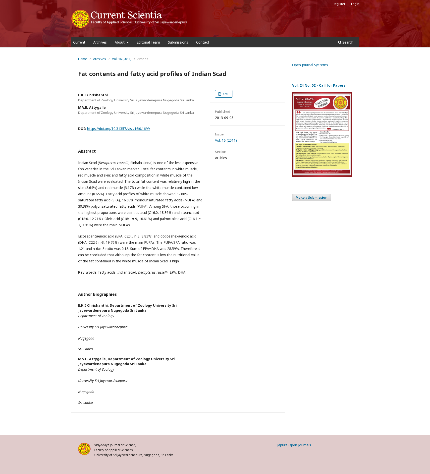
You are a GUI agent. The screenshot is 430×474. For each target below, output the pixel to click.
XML (225, 94)
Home (82, 59)
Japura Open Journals (294, 445)
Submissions (178, 42)
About (120, 42)
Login (355, 3)
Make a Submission (311, 197)
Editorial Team (148, 42)
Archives (100, 42)
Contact (202, 42)
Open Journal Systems (310, 64)
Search (347, 42)
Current (79, 42)
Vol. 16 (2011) (121, 59)
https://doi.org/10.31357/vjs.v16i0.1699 (118, 128)
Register (339, 3)
